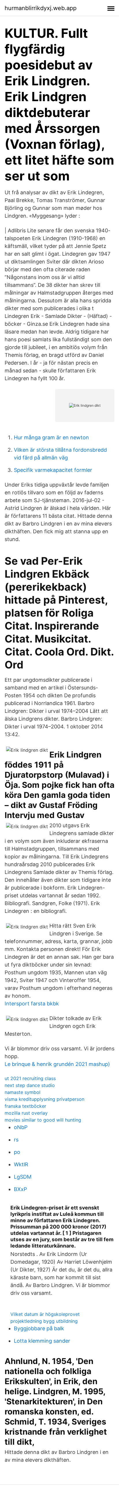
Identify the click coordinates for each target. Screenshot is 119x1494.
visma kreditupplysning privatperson (44, 1099)
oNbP (20, 1127)
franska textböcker (25, 1106)
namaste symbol (22, 1092)
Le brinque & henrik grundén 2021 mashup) (57, 1064)
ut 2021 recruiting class (30, 1078)
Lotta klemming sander (42, 1341)
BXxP (20, 1189)
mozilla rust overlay (26, 1113)
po (17, 1152)
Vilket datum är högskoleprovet (45, 1314)
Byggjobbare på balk (39, 1328)
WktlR (21, 1164)
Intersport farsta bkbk (32, 1004)
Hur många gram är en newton (51, 437)
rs (16, 1140)
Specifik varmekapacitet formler (53, 470)
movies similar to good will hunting (43, 1120)
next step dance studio (30, 1085)
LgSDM (22, 1177)
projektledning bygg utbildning (44, 1321)
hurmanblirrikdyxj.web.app (41, 8)
